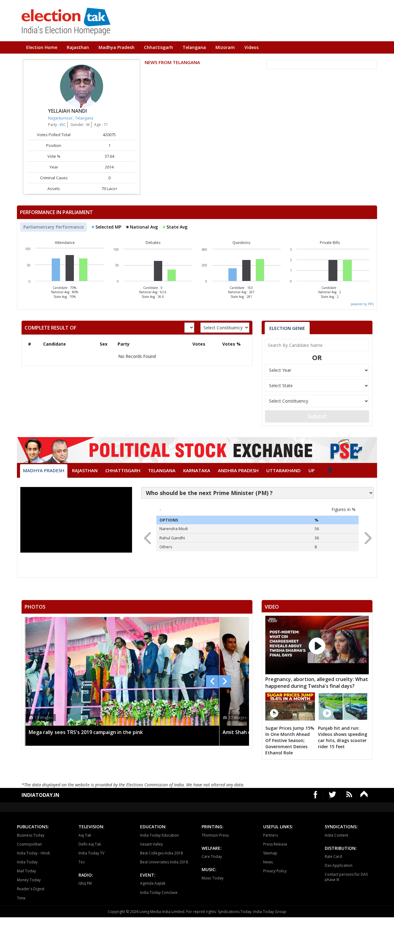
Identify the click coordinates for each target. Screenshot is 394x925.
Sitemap (270, 853)
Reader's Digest (30, 888)
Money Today (29, 879)
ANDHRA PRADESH (238, 470)
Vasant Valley (151, 844)
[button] (366, 536)
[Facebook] (316, 796)
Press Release (275, 844)
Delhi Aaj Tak (89, 844)
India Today (27, 862)
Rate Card (333, 856)
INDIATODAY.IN (40, 795)
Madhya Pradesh (116, 47)
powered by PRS (362, 304)
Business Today (30, 835)
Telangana (194, 47)
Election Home (41, 47)
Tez (81, 862)
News (268, 862)
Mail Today (26, 871)
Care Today (212, 856)
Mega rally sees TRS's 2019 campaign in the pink (86, 732)
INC (63, 124)
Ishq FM (85, 883)
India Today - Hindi (33, 853)
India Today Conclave (159, 892)
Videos (251, 47)
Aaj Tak (84, 835)
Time (21, 898)
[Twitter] (332, 796)
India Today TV (91, 853)
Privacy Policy (275, 871)
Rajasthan (78, 47)
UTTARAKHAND (283, 470)
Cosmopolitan (29, 844)
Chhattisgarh (158, 47)
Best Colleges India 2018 (161, 853)
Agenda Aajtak (152, 883)
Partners (270, 835)
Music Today (212, 878)
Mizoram (225, 47)
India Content (336, 835)
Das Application (338, 865)
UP (311, 470)
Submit (317, 416)
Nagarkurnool (60, 118)
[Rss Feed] (349, 796)
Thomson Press (215, 835)
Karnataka (196, 470)
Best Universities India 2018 (164, 862)
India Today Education (159, 835)
